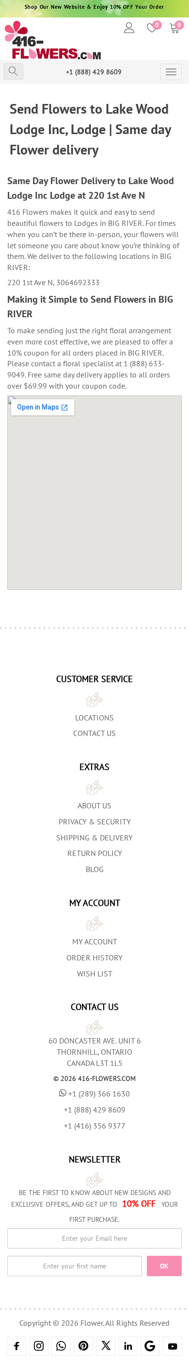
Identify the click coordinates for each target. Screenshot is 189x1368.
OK (164, 1266)
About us (94, 805)
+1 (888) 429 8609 (94, 72)
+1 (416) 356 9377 (95, 1125)
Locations (94, 717)
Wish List (94, 973)
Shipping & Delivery (94, 837)
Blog (95, 869)
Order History (94, 957)
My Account (94, 941)
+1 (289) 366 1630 (99, 1093)
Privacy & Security (95, 821)
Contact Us (94, 733)
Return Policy (94, 853)
